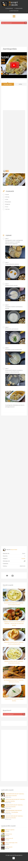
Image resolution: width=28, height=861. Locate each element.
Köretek (23, 558)
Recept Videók (14, 549)
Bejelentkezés (19, 8)
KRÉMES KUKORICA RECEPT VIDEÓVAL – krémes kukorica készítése (14, 662)
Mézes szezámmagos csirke (11, 842)
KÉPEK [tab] (20, 84)
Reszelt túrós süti (9, 838)
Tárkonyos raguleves (9, 829)
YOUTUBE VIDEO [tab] (8, 84)
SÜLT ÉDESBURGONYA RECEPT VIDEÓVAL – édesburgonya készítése (14, 680)
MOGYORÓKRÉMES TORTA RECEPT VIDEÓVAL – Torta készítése (13, 811)
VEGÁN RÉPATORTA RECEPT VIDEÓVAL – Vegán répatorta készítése (15, 794)
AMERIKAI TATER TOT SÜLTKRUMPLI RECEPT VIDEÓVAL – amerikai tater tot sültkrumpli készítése (14, 623)
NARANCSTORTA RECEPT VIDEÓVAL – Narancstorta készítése (14, 805)
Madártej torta (8, 834)
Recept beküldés (14, 10)
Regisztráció (10, 8)
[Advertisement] (14, 34)
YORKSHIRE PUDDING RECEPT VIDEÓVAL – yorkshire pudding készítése (14, 643)
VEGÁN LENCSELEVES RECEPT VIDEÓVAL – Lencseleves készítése (15, 800)
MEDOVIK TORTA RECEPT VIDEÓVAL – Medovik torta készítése (14, 816)
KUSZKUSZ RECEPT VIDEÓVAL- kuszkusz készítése (14, 699)
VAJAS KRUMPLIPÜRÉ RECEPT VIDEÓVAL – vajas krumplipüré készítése (14, 603)
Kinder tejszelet (8, 847)
